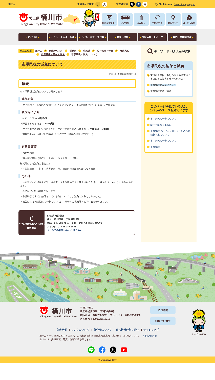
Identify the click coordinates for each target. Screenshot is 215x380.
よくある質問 (189, 23)
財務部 (73, 50)
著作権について (102, 329)
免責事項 (62, 329)
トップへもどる (199, 334)
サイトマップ (151, 329)
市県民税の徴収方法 (160, 91)
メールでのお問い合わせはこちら (64, 230)
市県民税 (124, 50)
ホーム (38, 50)
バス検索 (125, 23)
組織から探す (56, 50)
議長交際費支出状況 (160, 125)
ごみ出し (141, 23)
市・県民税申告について (163, 118)
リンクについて (80, 329)
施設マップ (173, 23)
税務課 (86, 50)
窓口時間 (163, 310)
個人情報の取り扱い (127, 329)
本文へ (11, 4)
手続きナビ (157, 23)
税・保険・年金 (105, 50)
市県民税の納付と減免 (53, 54)
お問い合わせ (150, 335)
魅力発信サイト (109, 23)
